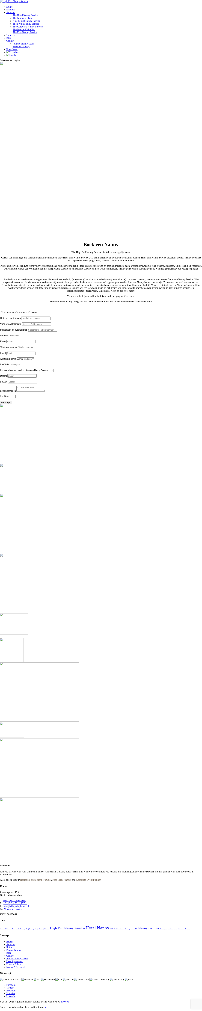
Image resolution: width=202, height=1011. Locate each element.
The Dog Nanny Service (25, 32)
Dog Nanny (30, 929)
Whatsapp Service (13, 909)
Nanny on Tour (148, 928)
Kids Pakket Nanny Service (26, 21)
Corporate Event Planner (88, 879)
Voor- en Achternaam (10, 324)
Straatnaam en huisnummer (13, 329)
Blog (8, 38)
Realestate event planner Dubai (35, 879)
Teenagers (163, 929)
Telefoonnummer (8, 347)
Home (9, 6)
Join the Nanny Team (23, 43)
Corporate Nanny (18, 929)
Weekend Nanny (184, 929)
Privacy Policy (13, 964)
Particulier (9, 312)
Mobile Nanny (119, 929)
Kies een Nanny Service (12, 370)
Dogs (37, 929)
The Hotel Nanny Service (25, 15)
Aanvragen (6, 402)
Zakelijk (23, 312)
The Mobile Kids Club (24, 29)
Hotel (34, 312)
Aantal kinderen (8, 358)
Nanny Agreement (15, 967)
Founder (10, 9)
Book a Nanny (13, 950)
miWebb (65, 1001)
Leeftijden (5, 364)
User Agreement (14, 961)
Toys (175, 929)
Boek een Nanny (21, 46)
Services (10, 12)
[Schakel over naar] (13, 52)
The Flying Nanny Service (26, 23)
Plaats (3, 341)
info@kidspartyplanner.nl (16, 906)
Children (8, 929)
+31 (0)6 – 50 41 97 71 (15, 903)
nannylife (134, 929)
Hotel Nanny (97, 927)
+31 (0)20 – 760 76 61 (14, 900)
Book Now (12, 49)
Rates (9, 947)
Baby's (2, 929)
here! (47, 1007)
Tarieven (10, 35)
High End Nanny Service (67, 928)
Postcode (4, 335)
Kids (111, 929)
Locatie (3, 381)
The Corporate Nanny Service (28, 26)
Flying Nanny (44, 929)
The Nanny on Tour (23, 18)
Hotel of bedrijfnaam (10, 318)
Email (3, 353)
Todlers (170, 929)
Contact (10, 40)
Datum (3, 375)
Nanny (127, 929)
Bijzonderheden (8, 390)
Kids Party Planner (61, 879)
